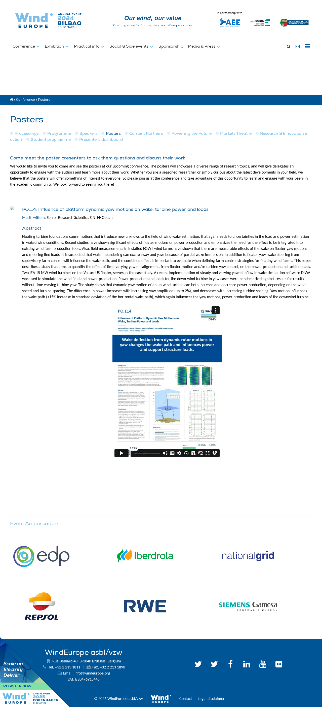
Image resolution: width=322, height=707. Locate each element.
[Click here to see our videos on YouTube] (263, 665)
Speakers (88, 133)
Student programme (51, 139)
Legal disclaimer (211, 699)
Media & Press (202, 46)
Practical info (87, 46)
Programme (59, 133)
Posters (113, 133)
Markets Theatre (236, 133)
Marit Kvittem (33, 218)
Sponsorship (170, 46)
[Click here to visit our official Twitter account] (198, 665)
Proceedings (27, 133)
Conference (24, 46)
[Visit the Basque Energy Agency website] (260, 29)
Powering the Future (192, 133)
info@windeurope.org (92, 673)
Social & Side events (129, 46)
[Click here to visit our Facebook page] (230, 665)
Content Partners (146, 133)
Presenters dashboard (101, 139)
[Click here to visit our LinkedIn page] (246, 665)
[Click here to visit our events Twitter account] (214, 665)
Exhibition (55, 46)
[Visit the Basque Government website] (294, 29)
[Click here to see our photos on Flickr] (279, 665)
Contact (185, 699)
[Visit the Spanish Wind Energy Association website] (230, 27)
